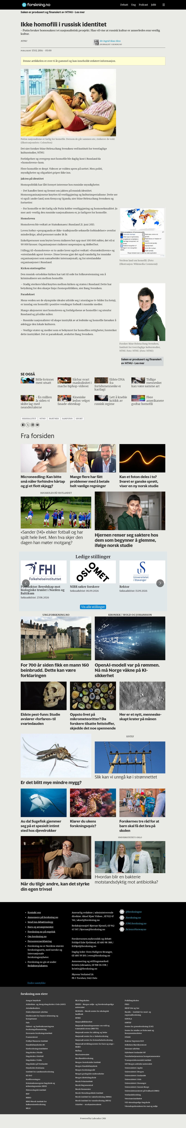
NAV (28, 1094)
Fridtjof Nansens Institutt (37, 1041)
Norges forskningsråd (85, 1070)
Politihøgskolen (132, 1000)
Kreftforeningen (33, 1079)
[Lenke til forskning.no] (67, 3)
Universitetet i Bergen (134, 1072)
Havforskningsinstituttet (37, 1049)
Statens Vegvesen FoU (134, 1041)
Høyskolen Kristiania (35, 1068)
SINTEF (128, 1022)
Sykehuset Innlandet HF (135, 1052)
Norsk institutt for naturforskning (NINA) (93, 1097)
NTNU (78, 1018)
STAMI (128, 1037)
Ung (133, 4)
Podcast (143, 4)
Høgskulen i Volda (34, 1060)
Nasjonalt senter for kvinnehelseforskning (94, 1040)
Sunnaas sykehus (132, 1049)
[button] (26, 583)
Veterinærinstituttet (133, 1098)
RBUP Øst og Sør (132, 1008)
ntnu (42, 418)
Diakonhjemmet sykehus (37, 1012)
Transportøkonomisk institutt (138, 1060)
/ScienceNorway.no (136, 929)
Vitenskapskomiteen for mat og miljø (141, 1106)
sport (79, 418)
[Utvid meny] (163, 5)
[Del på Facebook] (23, 425)
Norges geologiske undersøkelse (89, 1074)
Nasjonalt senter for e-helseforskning (91, 1036)
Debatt (124, 4)
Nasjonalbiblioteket (83, 1022)
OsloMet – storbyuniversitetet (88, 1104)
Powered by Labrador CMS (93, 1118)
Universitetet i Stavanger (135, 1083)
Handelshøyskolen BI (35, 1045)
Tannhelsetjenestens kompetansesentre (142, 1056)
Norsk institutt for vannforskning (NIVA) (93, 1100)
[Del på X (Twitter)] (27, 425)
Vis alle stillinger (93, 607)
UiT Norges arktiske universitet (138, 1064)
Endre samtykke (36, 983)
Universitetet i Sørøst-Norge (137, 1087)
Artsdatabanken (33, 1008)
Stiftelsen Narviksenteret (136, 1045)
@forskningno (134, 911)
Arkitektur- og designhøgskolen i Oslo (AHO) (46, 1004)
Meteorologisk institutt (36, 1090)
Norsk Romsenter (83, 1089)
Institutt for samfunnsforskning (40, 1072)
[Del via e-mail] (37, 425)
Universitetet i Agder (134, 1068)
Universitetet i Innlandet (135, 1075)
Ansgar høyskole (33, 1000)
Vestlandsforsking (133, 1095)
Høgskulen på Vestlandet (37, 1064)
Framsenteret (32, 1037)
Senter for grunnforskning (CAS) (139, 1026)
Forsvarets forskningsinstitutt (39, 1033)
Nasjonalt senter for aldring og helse (91, 1032)
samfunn (67, 418)
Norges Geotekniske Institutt (88, 1062)
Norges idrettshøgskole (85, 1077)
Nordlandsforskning (84, 1058)
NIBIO (28, 1097)
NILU (28, 1108)
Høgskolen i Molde (34, 1052)
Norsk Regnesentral (84, 1085)
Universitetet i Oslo (133, 1079)
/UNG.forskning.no (136, 923)
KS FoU (29, 1075)
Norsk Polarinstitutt (84, 1081)
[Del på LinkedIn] (32, 425)
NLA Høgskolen (82, 1000)
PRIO (127, 1004)
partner (54, 418)
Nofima (78, 1051)
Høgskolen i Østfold (34, 1056)
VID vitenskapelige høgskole (137, 1102)
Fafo (28, 1022)
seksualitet (29, 418)
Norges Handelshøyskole (86, 1066)
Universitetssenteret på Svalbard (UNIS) (142, 1091)
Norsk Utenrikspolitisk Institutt (89, 1093)
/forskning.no (133, 917)
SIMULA (128, 1019)
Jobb (153, 4)
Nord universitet (82, 1054)
